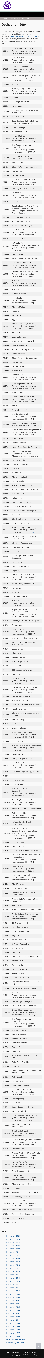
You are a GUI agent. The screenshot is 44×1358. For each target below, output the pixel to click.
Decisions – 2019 (13, 1262)
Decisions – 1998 (13, 1329)
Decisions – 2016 (13, 1271)
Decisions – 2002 (13, 1317)
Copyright (18, 1355)
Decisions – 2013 (13, 1281)
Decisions (13, 19)
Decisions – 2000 (13, 1323)
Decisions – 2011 (13, 1287)
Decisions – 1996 (13, 1336)
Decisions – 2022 (13, 1252)
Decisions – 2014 (13, 1278)
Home (6, 19)
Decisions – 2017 (13, 1268)
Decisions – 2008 (13, 1297)
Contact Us (26, 1355)
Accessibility (9, 1355)
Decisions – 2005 (13, 1307)
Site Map (34, 1355)
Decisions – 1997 (13, 1333)
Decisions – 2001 (13, 1320)
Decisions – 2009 (13, 1294)
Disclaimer (27, 1352)
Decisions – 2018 (13, 1265)
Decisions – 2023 (13, 1245)
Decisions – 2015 (13, 1274)
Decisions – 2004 (13, 1310)
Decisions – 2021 (13, 1255)
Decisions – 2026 (13, 1236)
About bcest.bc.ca (16, 1352)
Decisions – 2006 (13, 1304)
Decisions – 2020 (13, 1258)
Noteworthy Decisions (15, 1342)
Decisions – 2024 (13, 1242)
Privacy (34, 1352)
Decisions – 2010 (13, 1291)
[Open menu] (37, 14)
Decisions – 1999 (13, 1326)
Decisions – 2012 (13, 1284)
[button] (38, 1346)
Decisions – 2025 (13, 1239)
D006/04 (31, 532)
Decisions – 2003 (13, 1313)
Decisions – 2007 (13, 1300)
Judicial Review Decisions (16, 1339)
